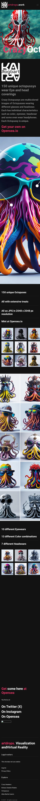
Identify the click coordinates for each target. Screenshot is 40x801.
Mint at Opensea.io (11, 321)
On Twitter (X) (11, 706)
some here (14, 690)
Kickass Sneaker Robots (9, 788)
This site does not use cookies (10, 762)
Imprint (3, 768)
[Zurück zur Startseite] (13, 5)
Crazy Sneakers (6, 784)
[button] (38, 5)
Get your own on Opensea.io (13, 128)
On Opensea (10, 716)
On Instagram (11, 711)
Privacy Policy (5, 771)
